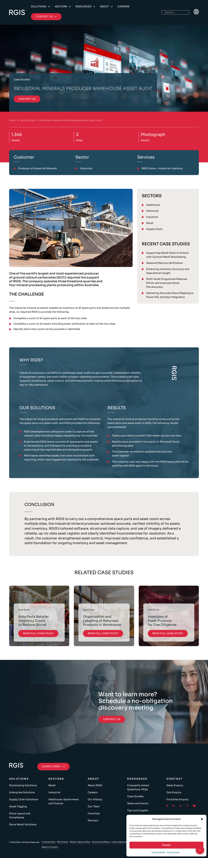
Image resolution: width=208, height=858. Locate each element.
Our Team (94, 806)
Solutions (38, 6)
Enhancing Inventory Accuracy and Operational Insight (167, 271)
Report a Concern (50, 847)
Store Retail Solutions (23, 824)
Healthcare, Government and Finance (63, 801)
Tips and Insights (137, 810)
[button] (201, 819)
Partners (93, 820)
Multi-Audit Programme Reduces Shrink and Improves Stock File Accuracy (166, 283)
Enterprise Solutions (22, 792)
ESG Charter (62, 842)
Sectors (61, 6)
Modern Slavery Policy (80, 842)
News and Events (137, 803)
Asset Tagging (18, 806)
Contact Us (111, 719)
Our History (95, 799)
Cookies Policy (158, 852)
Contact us (27, 99)
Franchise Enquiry (177, 799)
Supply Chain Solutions (23, 799)
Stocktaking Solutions (23, 785)
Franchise (94, 813)
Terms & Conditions (101, 842)
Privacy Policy (173, 852)
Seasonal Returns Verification (164, 263)
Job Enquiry (173, 792)
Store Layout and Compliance (19, 815)
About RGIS (95, 785)
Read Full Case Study (38, 633)
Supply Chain (154, 229)
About (104, 6)
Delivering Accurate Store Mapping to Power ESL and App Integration (170, 295)
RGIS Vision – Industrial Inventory (162, 168)
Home (12, 120)
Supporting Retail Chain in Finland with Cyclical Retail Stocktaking (167, 254)
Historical (152, 210)
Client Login (51, 766)
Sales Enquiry (174, 785)
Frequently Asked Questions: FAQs (138, 787)
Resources (83, 6)
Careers (123, 6)
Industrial (152, 217)
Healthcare (153, 205)
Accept (166, 844)
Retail (149, 223)
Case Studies (27, 120)
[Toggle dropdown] (49, 6)
